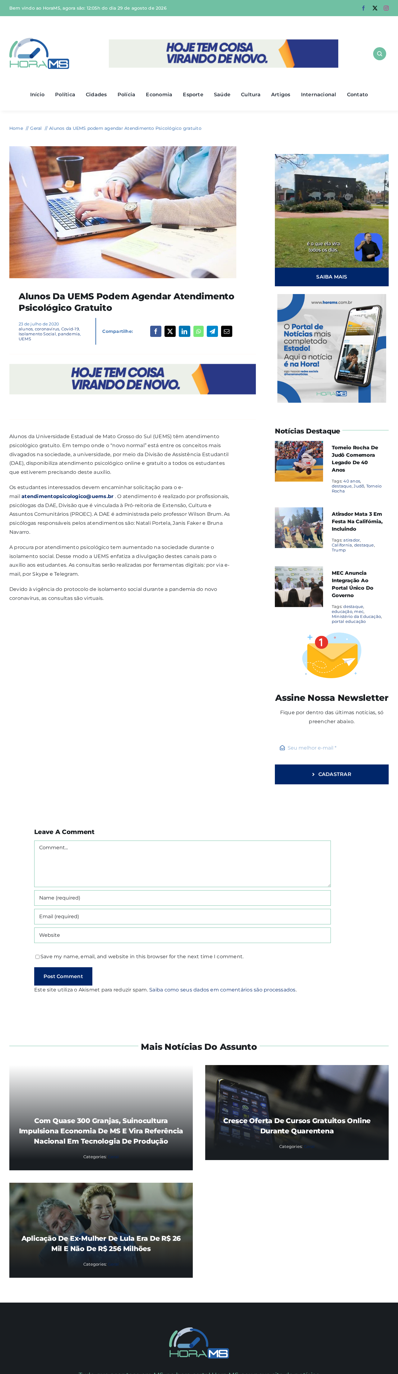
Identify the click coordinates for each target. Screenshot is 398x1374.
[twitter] (375, 8)
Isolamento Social (37, 333)
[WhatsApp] (198, 331)
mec (358, 611)
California (342, 544)
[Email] (227, 331)
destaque (342, 485)
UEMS (25, 338)
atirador (351, 539)
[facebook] (363, 8)
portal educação (349, 621)
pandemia (69, 333)
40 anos (351, 480)
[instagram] (386, 8)
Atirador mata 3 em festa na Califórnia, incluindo (357, 521)
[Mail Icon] (199, 1330)
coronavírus (47, 328)
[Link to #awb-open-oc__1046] (379, 53)
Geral (113, 1156)
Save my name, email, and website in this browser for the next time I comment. (141, 956)
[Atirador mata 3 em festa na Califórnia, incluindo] (299, 512)
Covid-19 (70, 328)
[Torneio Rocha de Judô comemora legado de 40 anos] (299, 445)
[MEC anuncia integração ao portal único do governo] (299, 571)
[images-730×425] (122, 149)
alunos (26, 328)
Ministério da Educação (356, 616)
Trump (339, 549)
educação (342, 611)
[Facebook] (156, 331)
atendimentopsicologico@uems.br (67, 496)
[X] (170, 331)
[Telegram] (212, 331)
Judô (359, 485)
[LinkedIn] (184, 331)
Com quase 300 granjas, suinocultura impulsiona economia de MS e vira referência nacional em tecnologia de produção (101, 1131)
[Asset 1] (39, 40)
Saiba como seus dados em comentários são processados (222, 990)
